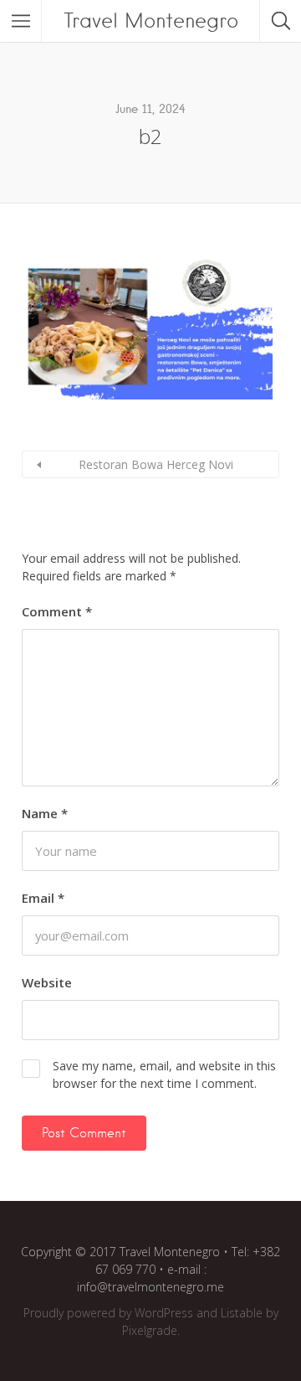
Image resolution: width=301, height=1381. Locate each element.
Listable (242, 1313)
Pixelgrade (149, 1330)
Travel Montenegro (151, 20)
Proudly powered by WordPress (108, 1313)
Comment (57, 611)
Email (43, 897)
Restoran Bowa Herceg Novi (156, 464)
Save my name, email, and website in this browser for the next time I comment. (164, 1074)
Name (45, 813)
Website (47, 982)
